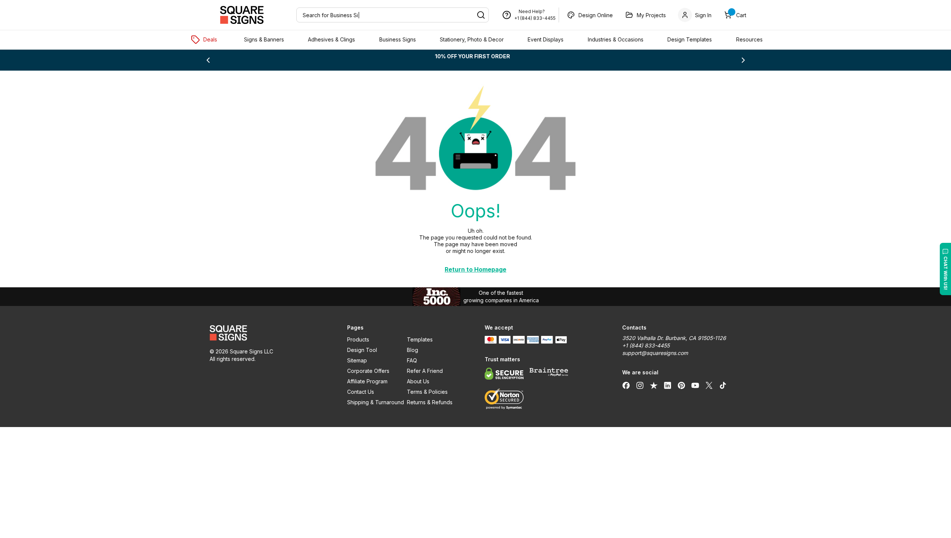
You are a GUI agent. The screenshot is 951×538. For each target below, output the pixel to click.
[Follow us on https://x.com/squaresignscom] (709, 385)
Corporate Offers (368, 371)
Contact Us (360, 392)
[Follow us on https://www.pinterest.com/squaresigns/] (681, 385)
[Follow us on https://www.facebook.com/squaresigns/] (626, 385)
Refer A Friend (425, 371)
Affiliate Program (367, 381)
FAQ (412, 360)
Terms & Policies (427, 392)
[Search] (480, 14)
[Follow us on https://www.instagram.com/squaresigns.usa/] (640, 385)
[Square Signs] (242, 15)
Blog (412, 350)
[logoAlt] (269, 333)
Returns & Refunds (430, 402)
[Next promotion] (743, 60)
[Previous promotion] (208, 60)
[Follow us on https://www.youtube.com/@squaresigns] (695, 385)
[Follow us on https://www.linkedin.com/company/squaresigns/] (667, 385)
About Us (418, 381)
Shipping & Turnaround (375, 402)
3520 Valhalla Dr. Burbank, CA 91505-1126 (674, 338)
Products (358, 339)
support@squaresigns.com (655, 353)
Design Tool (362, 350)
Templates (420, 339)
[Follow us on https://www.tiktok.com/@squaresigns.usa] (723, 385)
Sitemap (357, 360)
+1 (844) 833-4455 (535, 18)
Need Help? (532, 11)
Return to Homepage (475, 269)
